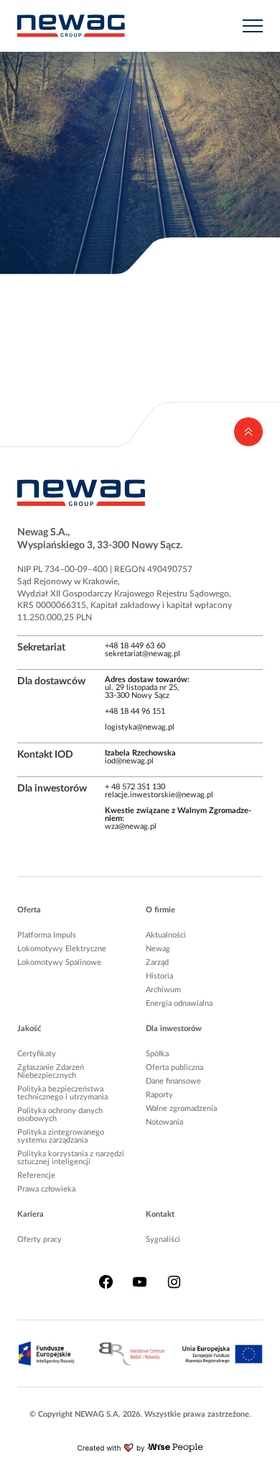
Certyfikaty (36, 1054)
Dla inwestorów (174, 1029)
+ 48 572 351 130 (135, 787)
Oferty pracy (39, 1239)
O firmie (160, 910)
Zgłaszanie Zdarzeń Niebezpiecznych (50, 1071)
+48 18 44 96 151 (135, 711)
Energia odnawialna (179, 1003)
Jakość (29, 1029)
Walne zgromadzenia (181, 1108)
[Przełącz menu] (253, 26)
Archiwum (163, 990)
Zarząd (157, 962)
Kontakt (160, 1214)
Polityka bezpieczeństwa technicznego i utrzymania (62, 1093)
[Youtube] (139, 1282)
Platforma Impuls (46, 935)
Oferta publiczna (174, 1067)
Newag (158, 949)
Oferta (29, 910)
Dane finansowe (173, 1081)
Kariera (30, 1214)
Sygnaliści (163, 1239)
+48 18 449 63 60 (135, 646)
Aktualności (166, 935)
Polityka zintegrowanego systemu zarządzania (60, 1136)
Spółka (157, 1054)
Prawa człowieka (46, 1189)
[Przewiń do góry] (248, 431)
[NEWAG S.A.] (71, 25)
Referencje (36, 1175)
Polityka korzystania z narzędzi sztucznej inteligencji (70, 1158)
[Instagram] (174, 1282)
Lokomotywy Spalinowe (59, 962)
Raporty (159, 1095)
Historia (159, 976)
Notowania (164, 1122)
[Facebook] (106, 1282)
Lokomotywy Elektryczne (61, 949)
